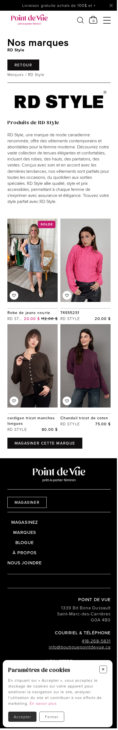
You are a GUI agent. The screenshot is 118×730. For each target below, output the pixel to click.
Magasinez (24, 522)
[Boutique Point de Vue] (29, 19)
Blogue (24, 542)
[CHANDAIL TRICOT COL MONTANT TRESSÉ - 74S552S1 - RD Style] (85, 270)
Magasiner (27, 502)
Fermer (51, 716)
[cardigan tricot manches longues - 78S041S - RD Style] (32, 378)
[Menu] (107, 19)
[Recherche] (80, 19)
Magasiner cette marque (45, 443)
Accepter (22, 716)
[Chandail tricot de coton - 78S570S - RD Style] (85, 378)
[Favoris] (14, 295)
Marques (15, 74)
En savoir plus (43, 703)
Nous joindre (24, 563)
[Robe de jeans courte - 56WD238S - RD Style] (32, 270)
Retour (23, 65)
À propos (24, 553)
